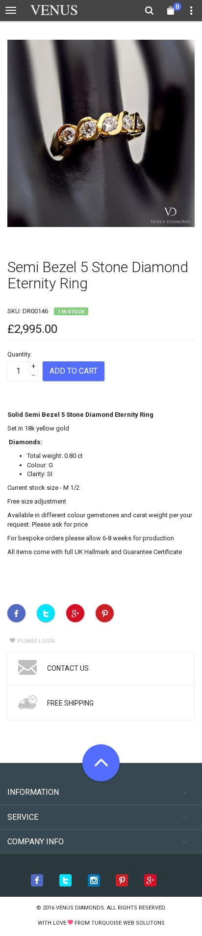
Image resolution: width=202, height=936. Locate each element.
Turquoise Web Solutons (128, 923)
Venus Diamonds (80, 908)
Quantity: (19, 354)
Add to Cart (74, 371)
